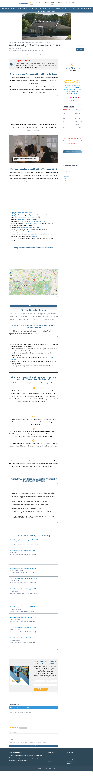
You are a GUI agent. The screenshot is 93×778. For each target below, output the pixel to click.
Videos (49, 761)
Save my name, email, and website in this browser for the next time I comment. (28, 742)
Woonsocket (28, 42)
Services (22, 55)
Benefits (66, 180)
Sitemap (69, 763)
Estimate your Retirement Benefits (22, 232)
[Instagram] (71, 97)
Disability (66, 174)
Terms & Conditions (71, 761)
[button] (72, 109)
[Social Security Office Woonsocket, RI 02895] (33, 280)
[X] (73, 97)
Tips (36, 55)
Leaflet (43, 294)
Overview (13, 55)
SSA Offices (31, 3)
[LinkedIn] (76, 97)
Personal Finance (53, 3)
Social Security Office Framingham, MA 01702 (24, 540)
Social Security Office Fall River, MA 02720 (23, 568)
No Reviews (18, 48)
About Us (69, 755)
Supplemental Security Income (27, 217)
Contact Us (69, 757)
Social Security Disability (25, 219)
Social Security (39, 2)
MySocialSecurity (73, 91)
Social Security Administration (71, 171)
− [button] (10, 272)
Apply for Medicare (17, 215)
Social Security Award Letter (32, 223)
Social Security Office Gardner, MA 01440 (23, 638)
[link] (11, 137)
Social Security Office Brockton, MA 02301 (23, 550)
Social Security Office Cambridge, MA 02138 (23, 589)
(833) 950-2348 (75, 87)
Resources (59, 2)
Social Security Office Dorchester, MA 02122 (24, 578)
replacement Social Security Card (28, 228)
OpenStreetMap (51, 294)
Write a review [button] (80, 49)
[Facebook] (68, 97)
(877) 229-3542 (75, 85)
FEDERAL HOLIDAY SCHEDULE (72, 151)
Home (10, 42)
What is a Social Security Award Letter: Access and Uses (29, 137)
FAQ (42, 55)
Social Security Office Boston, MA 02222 (22, 607)
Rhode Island (21, 42)
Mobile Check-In (25, 351)
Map (29, 55)
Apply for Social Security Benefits (21, 213)
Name (37, 234)
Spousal (29, 221)
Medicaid (66, 178)
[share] (55, 137)
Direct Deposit (33, 236)
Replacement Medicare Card (38, 215)
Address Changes (47, 234)
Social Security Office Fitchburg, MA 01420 (23, 628)
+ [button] (10, 270)
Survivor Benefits (39, 221)
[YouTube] (78, 97)
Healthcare (66, 176)
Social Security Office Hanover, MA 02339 (23, 617)
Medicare (47, 2)
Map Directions (73, 93)
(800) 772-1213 (76, 89)
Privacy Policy (70, 759)
